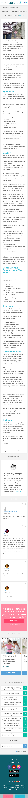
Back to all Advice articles (10, 7)
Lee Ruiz (21, 15)
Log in (20, 796)
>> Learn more (18, 491)
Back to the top (21, 751)
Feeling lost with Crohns (11, 693)
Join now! (14, 621)
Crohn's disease (8, 746)
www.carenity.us (9, 785)
